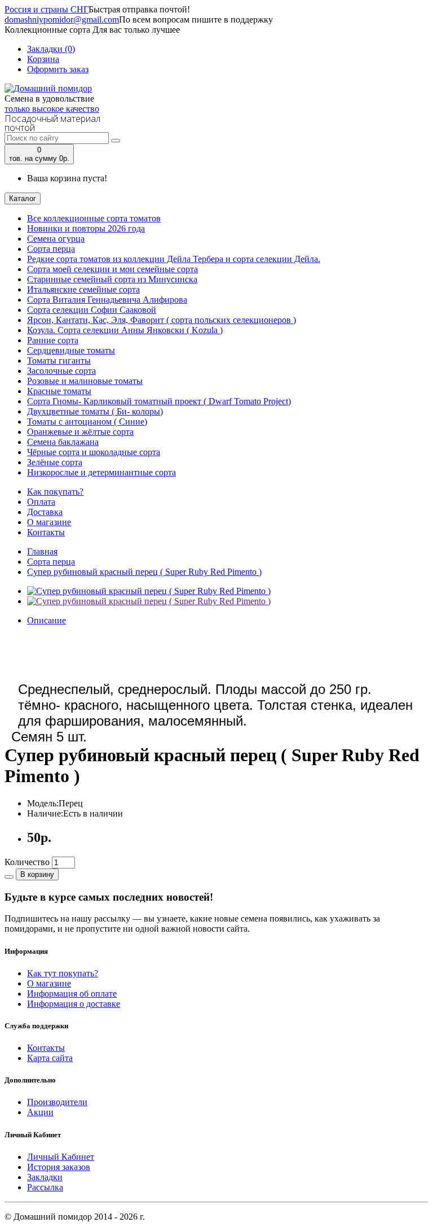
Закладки (45, 1177)
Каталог (22, 198)
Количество (27, 862)
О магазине (49, 522)
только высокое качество (52, 109)
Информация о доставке (73, 1004)
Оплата (41, 502)
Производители (57, 1102)
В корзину (37, 874)
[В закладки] (9, 877)
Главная (42, 551)
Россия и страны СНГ (47, 9)
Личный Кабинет (60, 1157)
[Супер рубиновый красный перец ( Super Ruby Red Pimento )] (149, 591)
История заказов (58, 1167)
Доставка (45, 512)
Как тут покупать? (62, 973)
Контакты (46, 532)
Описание (46, 620)
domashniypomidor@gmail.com (62, 19)
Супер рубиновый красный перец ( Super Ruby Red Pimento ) (144, 572)
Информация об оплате (72, 993)
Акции (40, 1112)
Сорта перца (51, 561)
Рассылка (45, 1187)
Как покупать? (55, 491)
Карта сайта (50, 1058)
